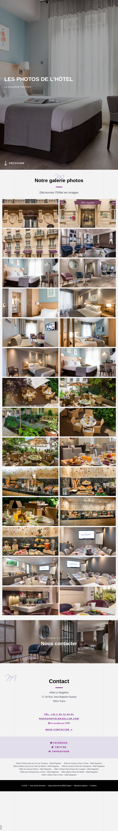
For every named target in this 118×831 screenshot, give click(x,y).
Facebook (60, 743)
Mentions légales (80, 786)
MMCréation (67, 786)
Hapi (50, 786)
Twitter (60, 747)
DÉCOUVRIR (16, 163)
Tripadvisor (60, 751)
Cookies (93, 786)
